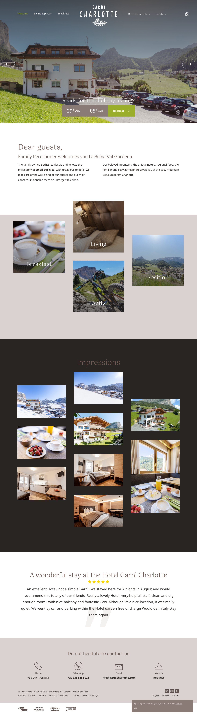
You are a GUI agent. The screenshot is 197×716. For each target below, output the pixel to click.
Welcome (22, 14)
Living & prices (43, 14)
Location (161, 14)
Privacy (42, 695)
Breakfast (63, 14)
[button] (189, 64)
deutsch (165, 695)
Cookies (32, 695)
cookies (179, 703)
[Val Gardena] (22, 709)
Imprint (21, 695)
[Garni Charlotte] (98, 13)
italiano (175, 695)
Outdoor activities (139, 14)
